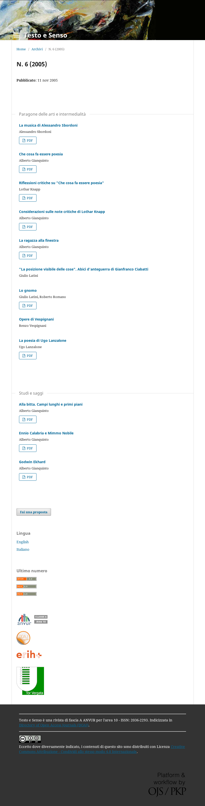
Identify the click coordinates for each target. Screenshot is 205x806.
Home (21, 49)
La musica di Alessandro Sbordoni (48, 125)
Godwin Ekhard (32, 461)
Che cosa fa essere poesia (41, 154)
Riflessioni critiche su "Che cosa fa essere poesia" (61, 182)
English (22, 542)
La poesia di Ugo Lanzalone (42, 340)
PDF (29, 140)
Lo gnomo (28, 290)
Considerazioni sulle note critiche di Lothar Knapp (62, 211)
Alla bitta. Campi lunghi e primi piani (50, 404)
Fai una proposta (34, 512)
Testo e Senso (45, 35)
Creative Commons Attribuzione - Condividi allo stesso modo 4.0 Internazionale (102, 749)
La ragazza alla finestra (38, 240)
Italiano (22, 549)
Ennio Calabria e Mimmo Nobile (46, 433)
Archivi (37, 49)
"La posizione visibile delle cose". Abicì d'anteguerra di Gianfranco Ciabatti (83, 269)
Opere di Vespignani (36, 319)
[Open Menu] (17, 35)
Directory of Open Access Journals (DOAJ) (53, 725)
